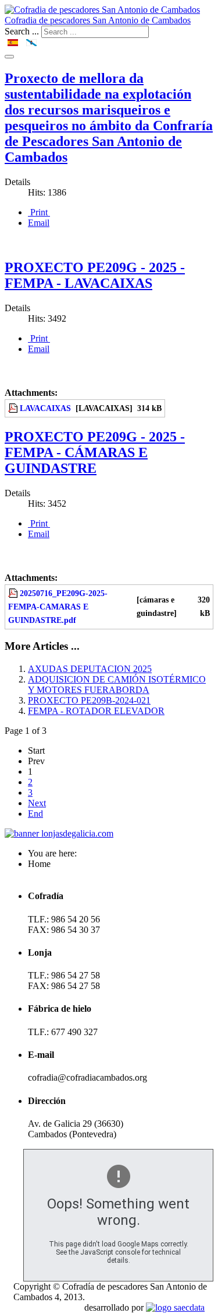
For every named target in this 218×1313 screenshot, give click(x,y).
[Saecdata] (175, 1307)
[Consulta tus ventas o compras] (59, 833)
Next (37, 803)
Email (38, 223)
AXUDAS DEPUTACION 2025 (90, 669)
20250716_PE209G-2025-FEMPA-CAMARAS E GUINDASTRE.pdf (58, 606)
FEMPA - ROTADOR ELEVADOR (96, 711)
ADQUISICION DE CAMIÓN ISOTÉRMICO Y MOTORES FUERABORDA (117, 684)
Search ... (22, 31)
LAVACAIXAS (45, 408)
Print (39, 212)
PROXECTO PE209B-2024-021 (89, 700)
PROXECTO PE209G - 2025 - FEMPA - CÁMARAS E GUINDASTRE (95, 452)
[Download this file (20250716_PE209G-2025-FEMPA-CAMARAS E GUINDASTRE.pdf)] (14, 593)
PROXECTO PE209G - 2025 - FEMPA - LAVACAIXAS (95, 275)
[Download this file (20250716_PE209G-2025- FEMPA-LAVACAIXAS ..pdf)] (14, 408)
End (35, 814)
